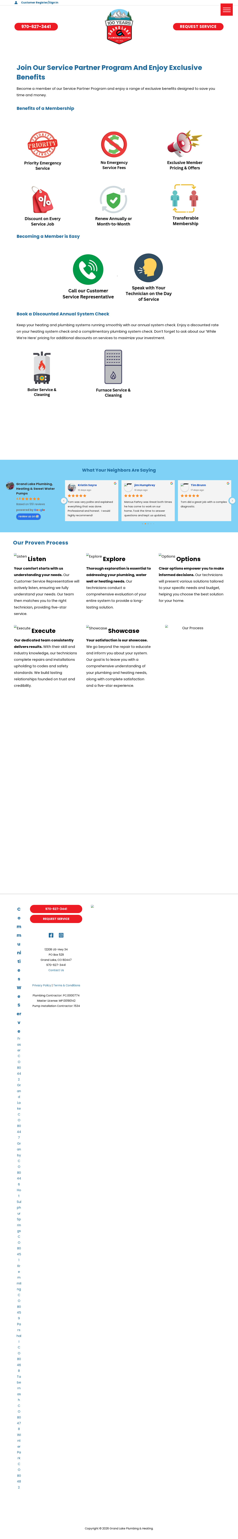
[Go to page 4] (153, 523)
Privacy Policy (41, 985)
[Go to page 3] (151, 523)
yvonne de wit (144, 485)
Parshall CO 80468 (19, 1347)
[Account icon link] (16, 2)
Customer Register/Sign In (39, 2)
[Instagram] (61, 935)
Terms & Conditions (66, 985)
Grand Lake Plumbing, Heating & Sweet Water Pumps (35, 489)
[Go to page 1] (145, 523)
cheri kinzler (87, 485)
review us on (26, 516)
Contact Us (56, 970)
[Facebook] (51, 935)
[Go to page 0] (142, 523)
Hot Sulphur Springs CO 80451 (19, 1225)
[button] (36, 27)
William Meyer (201, 485)
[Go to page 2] (148, 523)
